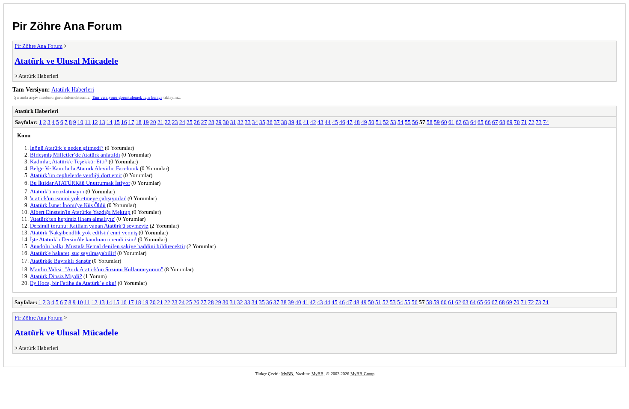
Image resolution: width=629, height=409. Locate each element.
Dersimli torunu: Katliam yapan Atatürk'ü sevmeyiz (89, 225)
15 (117, 122)
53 (393, 122)
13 (102, 122)
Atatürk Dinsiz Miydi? (56, 276)
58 (430, 122)
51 (379, 122)
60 (444, 122)
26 (197, 122)
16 (124, 122)
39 (291, 122)
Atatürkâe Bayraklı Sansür (60, 261)
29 (219, 122)
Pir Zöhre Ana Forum (67, 26)
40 (299, 122)
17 (131, 122)
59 (437, 122)
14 (110, 122)
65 (481, 122)
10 (80, 122)
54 (401, 122)
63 (466, 122)
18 (139, 122)
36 (270, 122)
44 (328, 122)
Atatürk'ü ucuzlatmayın (57, 191)
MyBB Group (362, 373)
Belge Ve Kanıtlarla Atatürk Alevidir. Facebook (84, 168)
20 (153, 122)
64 (473, 122)
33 (248, 122)
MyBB (287, 373)
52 (386, 122)
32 (240, 122)
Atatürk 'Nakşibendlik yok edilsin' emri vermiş (83, 232)
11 (88, 122)
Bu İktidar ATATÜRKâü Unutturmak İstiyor (80, 183)
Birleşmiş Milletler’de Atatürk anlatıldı (75, 154)
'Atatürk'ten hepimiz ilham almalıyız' (72, 219)
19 (146, 122)
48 (357, 122)
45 (335, 122)
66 (488, 122)
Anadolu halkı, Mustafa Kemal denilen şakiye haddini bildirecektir (107, 246)
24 (182, 122)
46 (342, 122)
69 (510, 122)
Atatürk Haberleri (72, 89)
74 (546, 122)
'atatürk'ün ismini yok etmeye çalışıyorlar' (78, 198)
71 (524, 122)
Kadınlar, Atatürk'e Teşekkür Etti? (68, 161)
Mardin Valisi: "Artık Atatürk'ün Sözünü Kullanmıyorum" (96, 269)
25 (190, 122)
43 (320, 122)
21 (160, 122)
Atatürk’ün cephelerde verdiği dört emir (76, 175)
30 (226, 122)
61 (451, 122)
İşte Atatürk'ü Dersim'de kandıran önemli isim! (83, 239)
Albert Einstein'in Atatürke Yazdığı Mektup (80, 212)
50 (371, 122)
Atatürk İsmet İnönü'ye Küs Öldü (68, 205)
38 (284, 122)
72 (531, 122)
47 (350, 122)
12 (95, 122)
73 (539, 122)
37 (277, 122)
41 (306, 122)
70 (517, 122)
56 (415, 122)
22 (168, 122)
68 (502, 122)
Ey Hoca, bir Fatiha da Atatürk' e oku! (73, 283)
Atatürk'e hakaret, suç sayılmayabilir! (73, 253)
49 (364, 122)
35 (262, 122)
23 (175, 122)
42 (313, 122)
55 (408, 122)
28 (211, 122)
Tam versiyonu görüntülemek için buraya (127, 97)
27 (204, 122)
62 (459, 122)
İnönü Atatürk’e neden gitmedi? (67, 148)
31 (233, 122)
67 (495, 122)
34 (255, 122)
